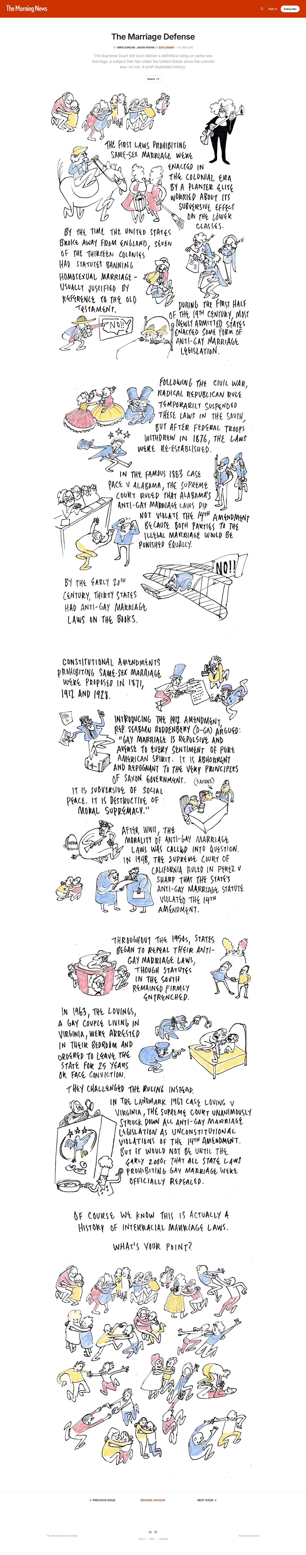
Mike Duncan (126, 47)
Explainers (166, 47)
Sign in (272, 8)
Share (151, 79)
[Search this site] (262, 9)
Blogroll (163, 1538)
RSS (152, 1538)
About (141, 1538)
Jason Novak (146, 47)
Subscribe (290, 9)
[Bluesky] (150, 1532)
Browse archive (153, 1500)
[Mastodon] (155, 1532)
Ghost (256, 1535)
